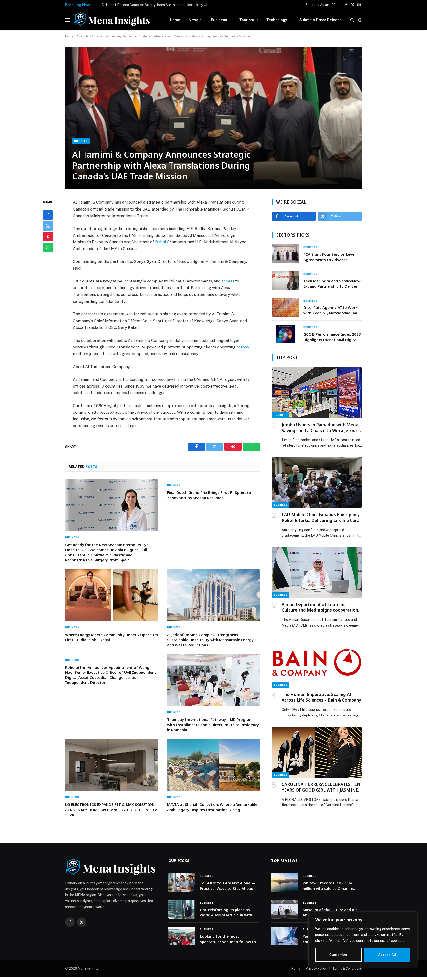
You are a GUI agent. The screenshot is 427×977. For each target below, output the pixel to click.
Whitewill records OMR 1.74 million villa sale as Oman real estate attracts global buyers (329, 885)
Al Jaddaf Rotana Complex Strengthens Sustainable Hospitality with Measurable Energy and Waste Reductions (157, 5)
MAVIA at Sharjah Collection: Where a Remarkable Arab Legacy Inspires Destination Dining (212, 807)
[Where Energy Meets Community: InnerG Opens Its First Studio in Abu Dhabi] (111, 595)
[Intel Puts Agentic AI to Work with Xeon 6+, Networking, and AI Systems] (285, 307)
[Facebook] (48, 215)
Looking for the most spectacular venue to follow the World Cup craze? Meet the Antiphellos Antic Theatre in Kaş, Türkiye (229, 939)
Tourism (246, 20)
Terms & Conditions (347, 968)
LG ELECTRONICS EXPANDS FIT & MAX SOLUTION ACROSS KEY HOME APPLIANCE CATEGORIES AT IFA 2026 (111, 809)
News (193, 20)
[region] (362, 939)
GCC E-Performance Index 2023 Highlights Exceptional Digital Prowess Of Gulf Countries (332, 337)
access (227, 281)
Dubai (160, 242)
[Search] (352, 19)
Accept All (387, 955)
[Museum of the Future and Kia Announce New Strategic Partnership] (284, 909)
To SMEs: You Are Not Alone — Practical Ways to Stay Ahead (227, 885)
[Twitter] (48, 226)
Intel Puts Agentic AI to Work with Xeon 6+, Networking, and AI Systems (331, 310)
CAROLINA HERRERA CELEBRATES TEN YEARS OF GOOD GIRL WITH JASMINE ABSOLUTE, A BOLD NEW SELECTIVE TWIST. (321, 787)
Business (219, 20)
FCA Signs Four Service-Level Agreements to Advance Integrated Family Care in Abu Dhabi (330, 257)
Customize (338, 955)
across (242, 347)
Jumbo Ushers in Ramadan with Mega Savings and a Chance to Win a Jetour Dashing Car (320, 427)
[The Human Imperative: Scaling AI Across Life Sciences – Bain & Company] (317, 662)
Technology (276, 20)
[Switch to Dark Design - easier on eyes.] (359, 20)
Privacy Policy (316, 968)
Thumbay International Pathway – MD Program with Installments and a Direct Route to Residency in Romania (213, 724)
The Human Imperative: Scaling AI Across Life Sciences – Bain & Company (321, 697)
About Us (82, 36)
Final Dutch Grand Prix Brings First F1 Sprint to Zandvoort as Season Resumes (209, 495)
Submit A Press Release (320, 20)
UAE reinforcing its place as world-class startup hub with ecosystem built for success (226, 912)
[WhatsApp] (48, 248)
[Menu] (67, 19)
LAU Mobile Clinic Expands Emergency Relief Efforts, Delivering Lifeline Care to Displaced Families (321, 517)
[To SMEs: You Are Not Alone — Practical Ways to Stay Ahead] (181, 882)
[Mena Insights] (112, 19)
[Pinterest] (48, 237)
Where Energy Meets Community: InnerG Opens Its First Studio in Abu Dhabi (111, 637)
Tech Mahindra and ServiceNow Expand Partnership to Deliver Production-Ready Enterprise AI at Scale (332, 283)
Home (175, 20)
